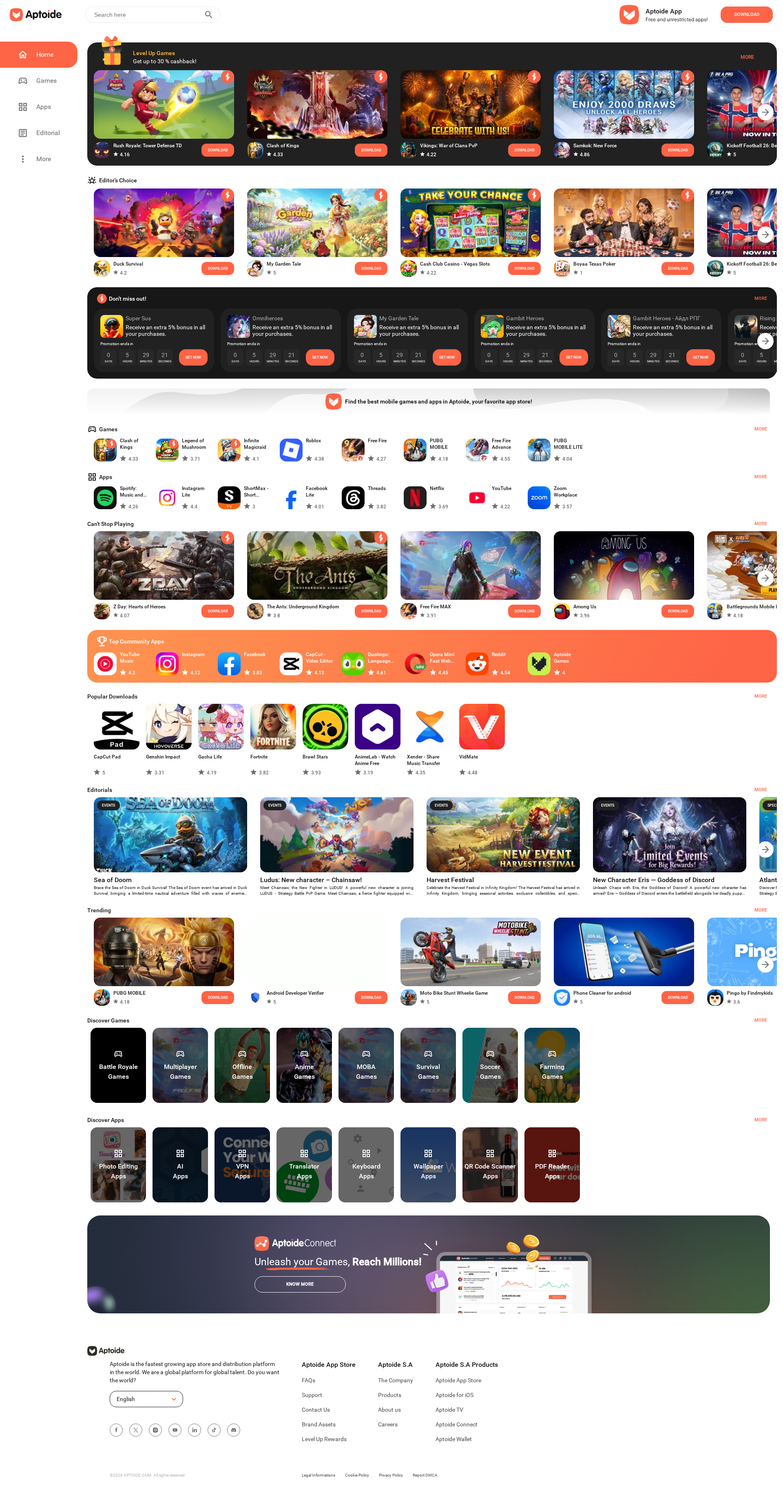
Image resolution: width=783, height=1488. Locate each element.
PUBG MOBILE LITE (568, 444)
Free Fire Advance (501, 444)
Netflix (437, 488)
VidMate (468, 757)
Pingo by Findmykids (750, 993)
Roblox (313, 441)
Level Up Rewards (324, 1439)
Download (371, 611)
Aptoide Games (562, 658)
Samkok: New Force (595, 146)
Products (389, 1395)
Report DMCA (425, 1475)
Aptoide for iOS (454, 1395)
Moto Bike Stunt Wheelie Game (454, 993)
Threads (377, 488)
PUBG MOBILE (439, 444)
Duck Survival (128, 264)
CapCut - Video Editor (319, 658)
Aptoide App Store (458, 1380)
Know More (300, 1284)
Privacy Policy (391, 1475)
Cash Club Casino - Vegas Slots (455, 264)
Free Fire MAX (435, 607)
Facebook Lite (316, 492)
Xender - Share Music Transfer (423, 760)
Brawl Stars (315, 757)
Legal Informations (318, 1475)
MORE (760, 1020)
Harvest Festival (450, 880)
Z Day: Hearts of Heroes (139, 607)
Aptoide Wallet (454, 1439)
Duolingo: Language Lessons (379, 658)
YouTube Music (129, 658)
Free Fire (377, 441)
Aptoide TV (449, 1409)
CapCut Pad (107, 757)
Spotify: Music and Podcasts (131, 492)
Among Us (584, 607)
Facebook (254, 654)
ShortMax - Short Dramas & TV (258, 492)
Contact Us (316, 1409)
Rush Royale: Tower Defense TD (147, 146)
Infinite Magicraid (255, 444)
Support (312, 1395)
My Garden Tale (284, 264)
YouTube (501, 488)
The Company (395, 1380)
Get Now (193, 357)
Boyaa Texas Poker (594, 264)
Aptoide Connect (457, 1424)
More (747, 57)
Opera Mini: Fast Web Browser (442, 658)
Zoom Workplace (565, 492)
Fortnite (259, 757)
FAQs (308, 1380)
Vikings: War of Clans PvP (449, 146)
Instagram (193, 654)
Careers (388, 1424)
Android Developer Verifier (295, 993)
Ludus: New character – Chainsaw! (311, 880)
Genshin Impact (163, 757)
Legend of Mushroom (194, 444)
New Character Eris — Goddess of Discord (653, 880)
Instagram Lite (193, 492)
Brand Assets (319, 1424)
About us (389, 1409)
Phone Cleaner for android (602, 993)
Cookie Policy (357, 1475)
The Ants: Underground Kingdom (303, 607)
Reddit (499, 654)
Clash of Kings (283, 146)
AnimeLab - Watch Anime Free (375, 760)
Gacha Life (210, 757)
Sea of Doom (113, 880)
